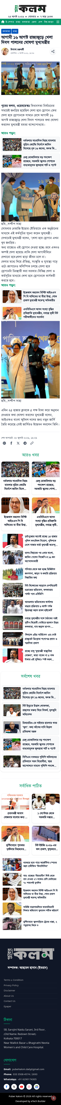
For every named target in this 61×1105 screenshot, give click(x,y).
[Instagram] (29, 1087)
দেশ (40, 22)
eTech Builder (38, 1101)
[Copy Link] (32, 443)
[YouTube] (21, 1087)
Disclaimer (9, 990)
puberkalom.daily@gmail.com (28, 1069)
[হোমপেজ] (2, 21)
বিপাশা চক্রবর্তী (17, 49)
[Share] (53, 51)
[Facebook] (6, 1087)
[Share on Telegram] (25, 443)
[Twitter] (14, 1087)
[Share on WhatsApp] (4, 443)
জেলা (34, 22)
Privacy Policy (11, 985)
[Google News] (36, 1087)
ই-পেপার (10, 22)
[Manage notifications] (53, 1098)
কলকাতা (26, 22)
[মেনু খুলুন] (58, 22)
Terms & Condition (13, 980)
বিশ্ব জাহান (49, 22)
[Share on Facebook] (11, 443)
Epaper (7, 1006)
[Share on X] (18, 443)
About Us (9, 996)
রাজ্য (18, 22)
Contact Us (9, 1001)
